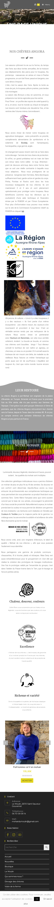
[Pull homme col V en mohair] (27, 742)
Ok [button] (37, 899)
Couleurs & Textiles (9, 514)
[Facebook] (7, 834)
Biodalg (24, 143)
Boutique (9, 866)
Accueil (8, 856)
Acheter (27, 780)
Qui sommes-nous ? (14, 876)
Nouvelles (9, 861)
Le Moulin (9, 871)
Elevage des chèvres (14, 881)
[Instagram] (13, 834)
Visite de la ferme (13, 886)
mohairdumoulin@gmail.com (25, 821)
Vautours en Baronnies (19, 338)
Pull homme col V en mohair (27, 767)
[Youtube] (19, 834)
